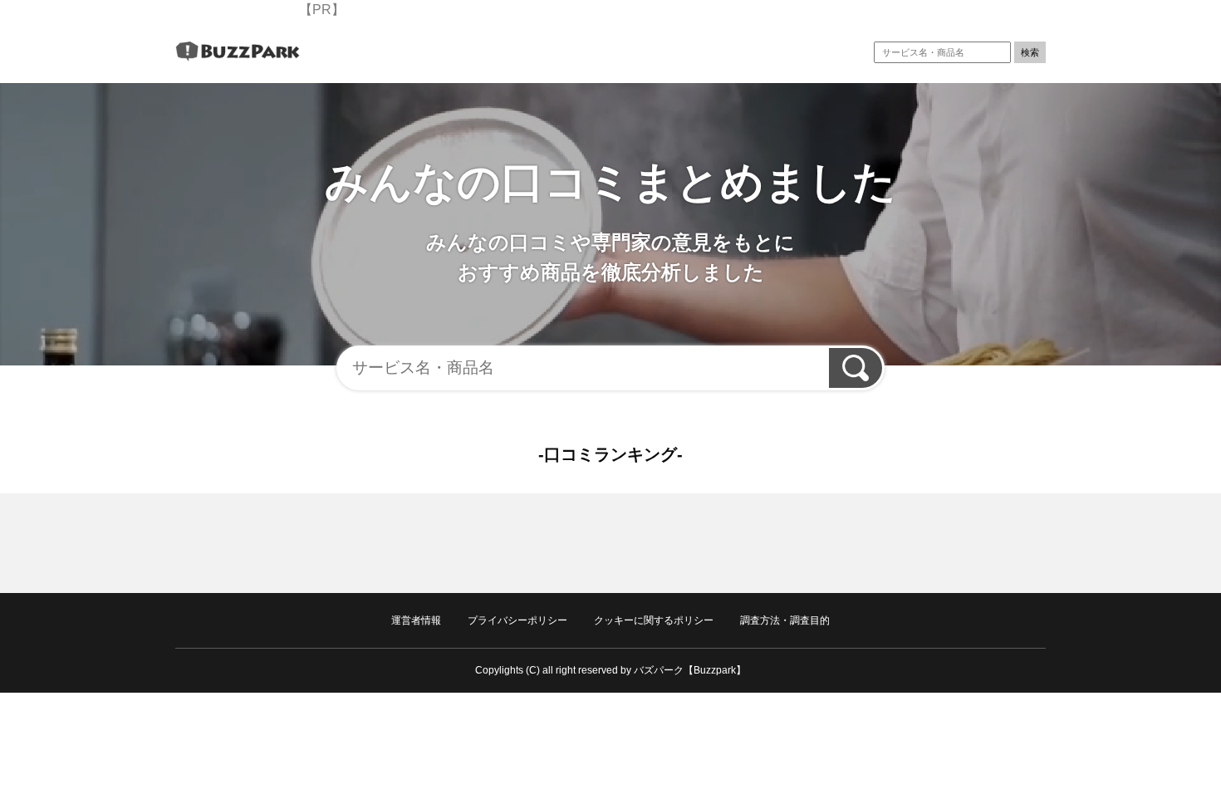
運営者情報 (416, 620)
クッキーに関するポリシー (653, 620)
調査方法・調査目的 (785, 620)
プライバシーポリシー (517, 620)
